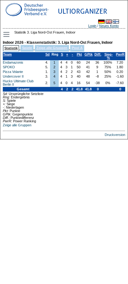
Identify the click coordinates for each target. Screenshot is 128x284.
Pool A (77, 48)
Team (7, 54)
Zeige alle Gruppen (51, 48)
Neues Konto (109, 26)
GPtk (89, 54)
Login (92, 26)
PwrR (120, 54)
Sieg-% (108, 56)
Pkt (79, 54)
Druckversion (115, 135)
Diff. (97, 54)
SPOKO (9, 67)
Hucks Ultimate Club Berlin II (18, 82)
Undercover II (13, 76)
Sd (47, 54)
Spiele (27, 48)
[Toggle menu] (7, 34)
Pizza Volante (13, 72)
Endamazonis (13, 62)
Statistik (11, 48)
